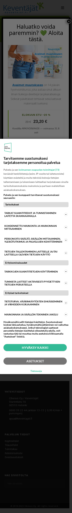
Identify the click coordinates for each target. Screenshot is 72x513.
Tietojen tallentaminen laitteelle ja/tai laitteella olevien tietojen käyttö (30, 253)
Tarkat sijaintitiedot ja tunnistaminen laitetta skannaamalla (30, 214)
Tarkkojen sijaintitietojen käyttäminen (31, 271)
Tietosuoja (36, 370)
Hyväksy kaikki (35, 347)
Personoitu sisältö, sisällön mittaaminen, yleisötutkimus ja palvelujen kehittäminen (33, 240)
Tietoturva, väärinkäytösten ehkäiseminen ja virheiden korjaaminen (33, 303)
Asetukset (35, 361)
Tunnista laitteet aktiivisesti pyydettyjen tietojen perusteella (32, 283)
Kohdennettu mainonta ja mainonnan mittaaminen (30, 227)
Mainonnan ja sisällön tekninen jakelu (31, 314)
